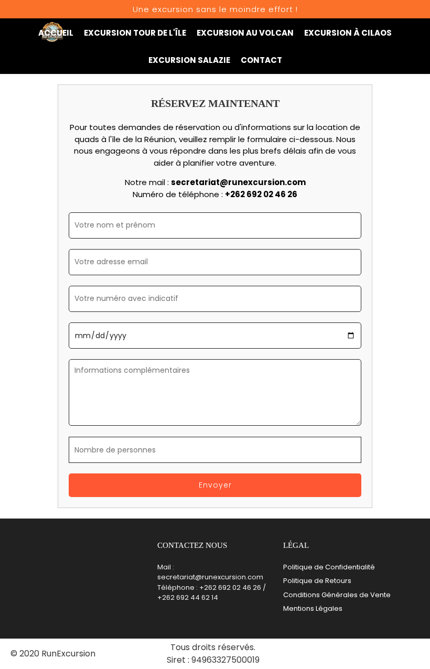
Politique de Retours (317, 581)
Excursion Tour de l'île (135, 32)
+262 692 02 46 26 (261, 194)
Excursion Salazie (189, 60)
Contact (261, 60)
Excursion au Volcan (245, 32)
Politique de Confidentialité (329, 567)
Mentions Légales (312, 608)
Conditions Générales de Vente (337, 595)
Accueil (55, 32)
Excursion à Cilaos (348, 32)
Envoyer (215, 485)
